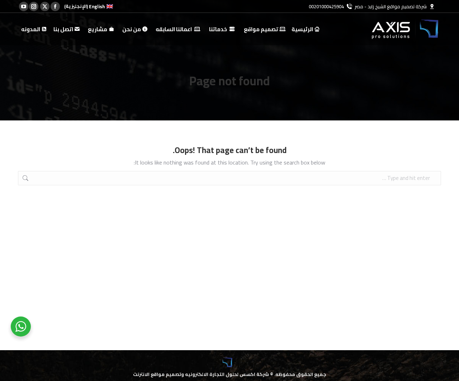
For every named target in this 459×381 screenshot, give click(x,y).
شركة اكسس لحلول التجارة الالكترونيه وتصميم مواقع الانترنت (201, 374)
